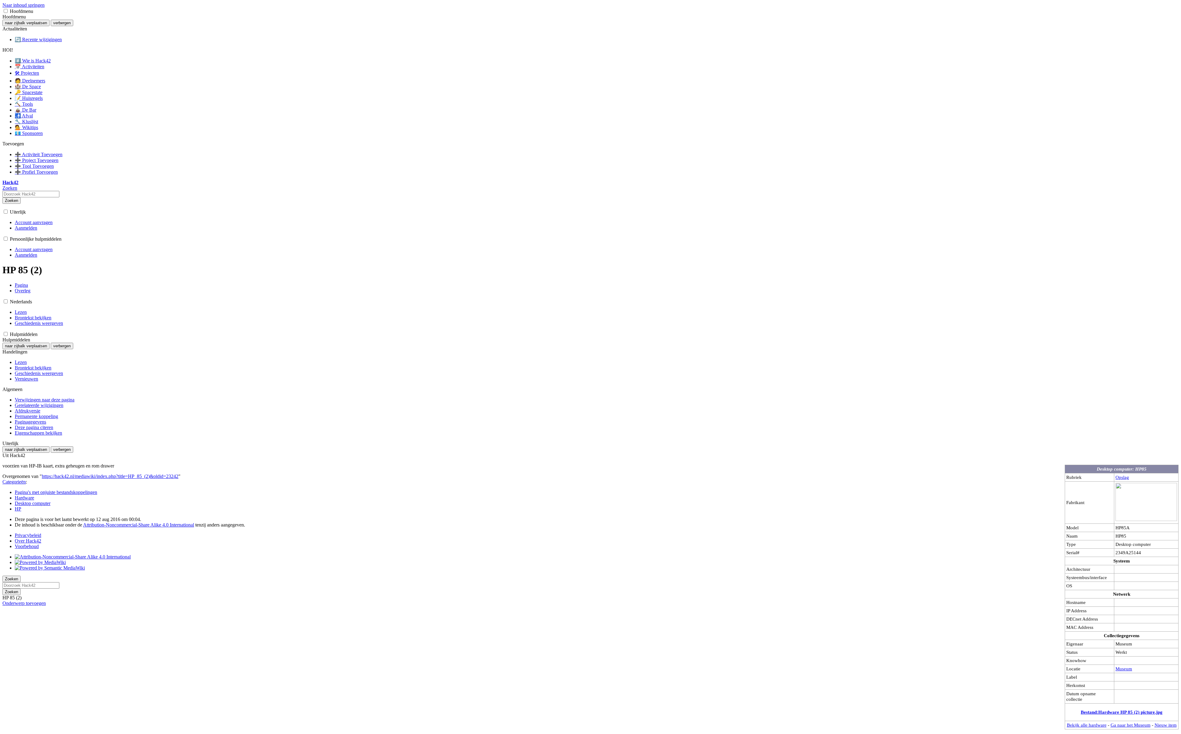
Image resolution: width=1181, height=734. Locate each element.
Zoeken (11, 200)
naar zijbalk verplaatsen (26, 23)
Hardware (24, 497)
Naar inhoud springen (23, 5)
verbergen (62, 23)
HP (18, 508)
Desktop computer (32, 503)
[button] (6, 11)
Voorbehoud (27, 546)
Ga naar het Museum (1131, 725)
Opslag (1122, 477)
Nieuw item (1166, 725)
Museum (1123, 668)
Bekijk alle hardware (1087, 725)
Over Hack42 (28, 540)
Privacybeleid (28, 535)
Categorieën (14, 481)
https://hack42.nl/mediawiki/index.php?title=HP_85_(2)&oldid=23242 (110, 476)
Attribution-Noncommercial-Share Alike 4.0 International (138, 524)
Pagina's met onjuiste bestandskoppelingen (56, 492)
